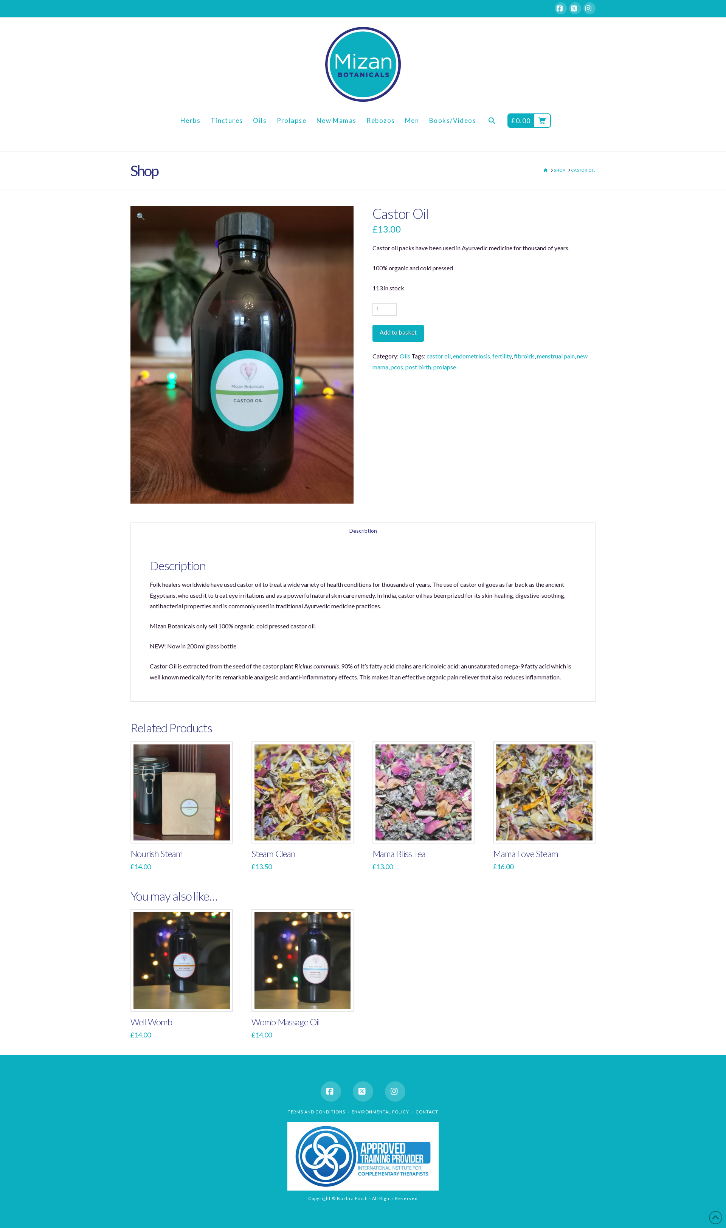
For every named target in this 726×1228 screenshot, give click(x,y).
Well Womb (151, 1022)
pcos (397, 367)
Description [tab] (363, 530)
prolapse (444, 367)
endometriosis (471, 356)
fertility (502, 356)
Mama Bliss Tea (398, 853)
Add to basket (398, 332)
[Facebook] (561, 8)
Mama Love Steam (525, 853)
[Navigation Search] (491, 126)
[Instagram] (589, 8)
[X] (575, 8)
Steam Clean (273, 853)
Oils (405, 356)
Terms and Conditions (316, 1111)
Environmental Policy (380, 1111)
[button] (140, 216)
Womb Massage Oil (285, 1022)
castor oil (439, 356)
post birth (418, 367)
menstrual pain (556, 356)
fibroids (524, 356)
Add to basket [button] (185, 829)
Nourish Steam (156, 853)
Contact (427, 1111)
